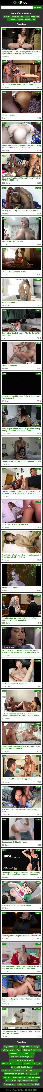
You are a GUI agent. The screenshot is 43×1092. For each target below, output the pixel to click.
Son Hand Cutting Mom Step (14, 1077)
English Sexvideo (11, 1047)
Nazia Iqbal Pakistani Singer (13, 1070)
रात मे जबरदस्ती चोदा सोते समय (14, 1074)
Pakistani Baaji (9, 1084)
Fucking (20, 20)
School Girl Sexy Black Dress (21, 1060)
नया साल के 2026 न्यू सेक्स (32, 1063)
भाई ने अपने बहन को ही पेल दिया (27, 1081)
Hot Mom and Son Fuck (11, 1050)
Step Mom (35, 17)
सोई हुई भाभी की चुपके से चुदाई (31, 1050)
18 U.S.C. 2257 (31, 1090)
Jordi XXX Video (32, 1074)
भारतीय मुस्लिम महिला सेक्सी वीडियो (28, 1084)
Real (33, 20)
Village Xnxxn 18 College (29, 1047)
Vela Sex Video (34, 1077)
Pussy (27, 17)
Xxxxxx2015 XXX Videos (11, 1063)
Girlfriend (11, 20)
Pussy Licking (17, 17)
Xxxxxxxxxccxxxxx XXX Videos (21, 1053)
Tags (15, 1090)
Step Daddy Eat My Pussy (21, 1067)
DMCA (20, 1090)
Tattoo (27, 20)
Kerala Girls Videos (33, 1070)
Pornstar (7, 17)
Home (8, 1090)
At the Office (11, 1081)
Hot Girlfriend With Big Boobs (21, 1057)
